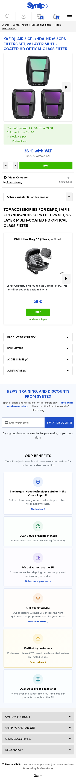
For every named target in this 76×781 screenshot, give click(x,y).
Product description (22, 337)
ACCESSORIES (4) (17, 359)
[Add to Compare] (62, 273)
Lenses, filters (20, 24)
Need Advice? (14, 750)
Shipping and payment (20, 727)
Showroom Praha (18, 739)
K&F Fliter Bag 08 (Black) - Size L (38, 239)
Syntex (5, 24)
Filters (58, 24)
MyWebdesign (45, 768)
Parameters (15, 348)
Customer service (17, 716)
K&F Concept (9, 28)
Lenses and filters (41, 24)
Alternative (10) (17, 370)
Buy (46, 165)
